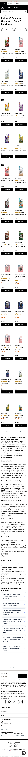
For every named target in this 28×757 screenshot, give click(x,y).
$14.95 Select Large (14, 1)
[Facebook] (5, 701)
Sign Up (23, 676)
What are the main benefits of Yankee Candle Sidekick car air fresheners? (12, 648)
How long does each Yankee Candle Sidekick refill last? (11, 604)
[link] (6, 51)
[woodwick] (10, 3)
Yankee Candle (5, 707)
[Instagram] (14, 701)
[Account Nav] (23, 7)
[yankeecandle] (3, 3)
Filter (7, 29)
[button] (24, 753)
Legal (2, 715)
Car (5, 15)
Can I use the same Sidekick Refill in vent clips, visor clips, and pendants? (12, 612)
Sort (20, 29)
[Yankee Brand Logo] (13, 7)
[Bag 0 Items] (26, 7)
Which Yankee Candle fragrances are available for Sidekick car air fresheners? (12, 621)
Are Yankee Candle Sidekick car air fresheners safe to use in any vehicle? (13, 639)
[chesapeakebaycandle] (17, 3)
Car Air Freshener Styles (12, 15)
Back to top (13, 668)
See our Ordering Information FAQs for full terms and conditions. (13, 736)
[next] (25, 1)
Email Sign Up (4, 673)
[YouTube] (22, 701)
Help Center (5, 729)
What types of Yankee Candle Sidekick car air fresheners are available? (11, 596)
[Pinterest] (18, 701)
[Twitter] (9, 701)
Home (2, 15)
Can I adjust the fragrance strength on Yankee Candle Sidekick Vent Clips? (13, 630)
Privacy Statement (22, 683)
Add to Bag (7, 60)
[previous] (3, 1)
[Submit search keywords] (26, 11)
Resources (4, 711)
